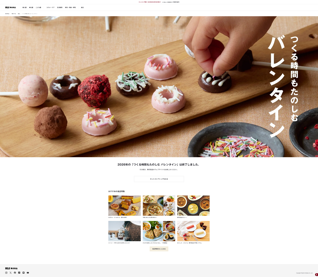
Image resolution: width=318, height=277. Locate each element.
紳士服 (31, 7)
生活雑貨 (59, 7)
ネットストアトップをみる (159, 179)
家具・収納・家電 (70, 7)
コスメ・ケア (50, 7)
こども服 (38, 7)
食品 (82, 7)
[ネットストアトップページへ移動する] (10, 7)
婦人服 (24, 7)
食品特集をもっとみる (159, 249)
